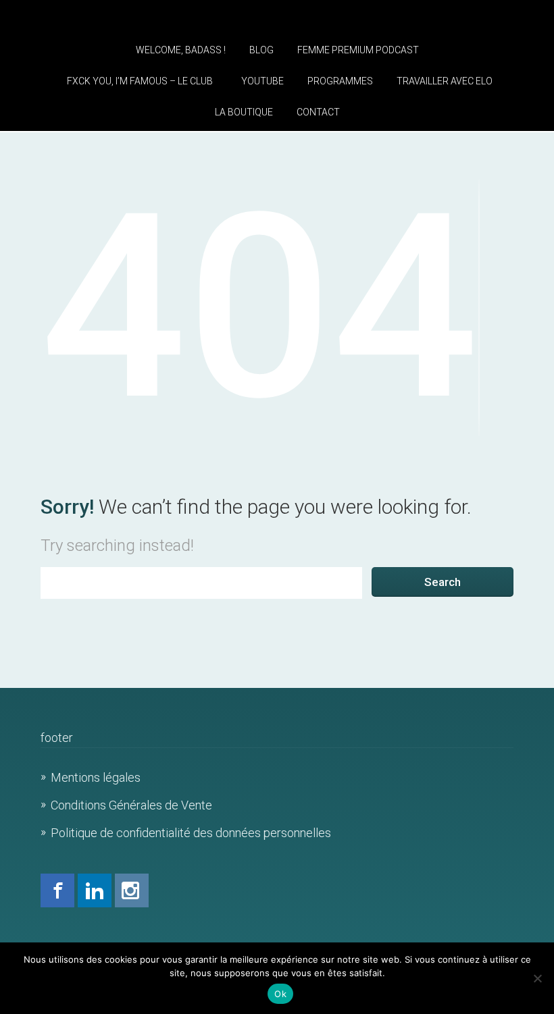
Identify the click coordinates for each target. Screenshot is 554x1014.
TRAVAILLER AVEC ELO (445, 81)
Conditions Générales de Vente (131, 805)
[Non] (537, 978)
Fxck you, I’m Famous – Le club (140, 81)
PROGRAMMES (340, 81)
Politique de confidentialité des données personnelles (191, 833)
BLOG (261, 50)
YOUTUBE (262, 81)
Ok (280, 993)
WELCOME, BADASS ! (181, 50)
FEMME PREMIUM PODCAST (358, 50)
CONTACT (318, 112)
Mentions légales (96, 777)
